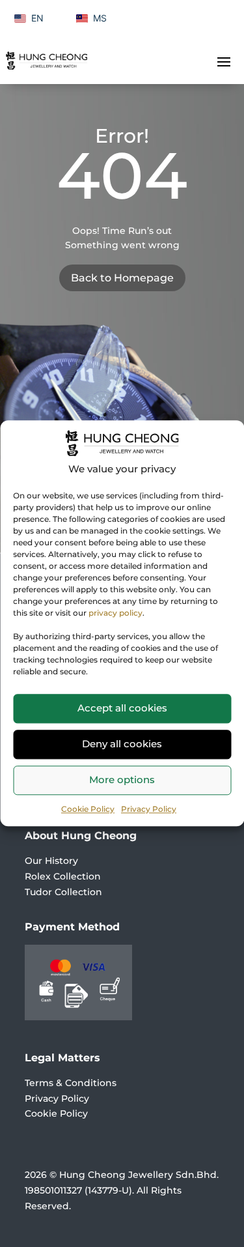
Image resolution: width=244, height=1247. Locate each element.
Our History (51, 861)
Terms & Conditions (70, 1083)
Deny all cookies (122, 744)
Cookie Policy (88, 809)
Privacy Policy (148, 809)
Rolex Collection (63, 876)
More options (122, 779)
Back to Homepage (122, 278)
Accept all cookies (122, 708)
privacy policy (115, 613)
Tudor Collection (63, 892)
